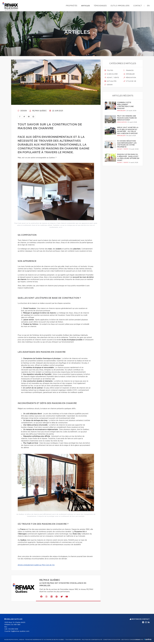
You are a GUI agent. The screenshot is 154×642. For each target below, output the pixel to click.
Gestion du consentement (130, 639)
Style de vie (131, 81)
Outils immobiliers (119, 6)
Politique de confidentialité (92, 639)
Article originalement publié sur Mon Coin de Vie (36, 565)
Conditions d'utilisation (111, 639)
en (148, 6)
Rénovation (131, 77)
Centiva (147, 639)
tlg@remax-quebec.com (20, 631)
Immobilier (130, 74)
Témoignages (100, 6)
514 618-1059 (13, 629)
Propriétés (71, 6)
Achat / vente (113, 77)
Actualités (111, 81)
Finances (130, 70)
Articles (85, 6)
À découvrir (112, 74)
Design (23, 111)
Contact (137, 6)
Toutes (110, 70)
